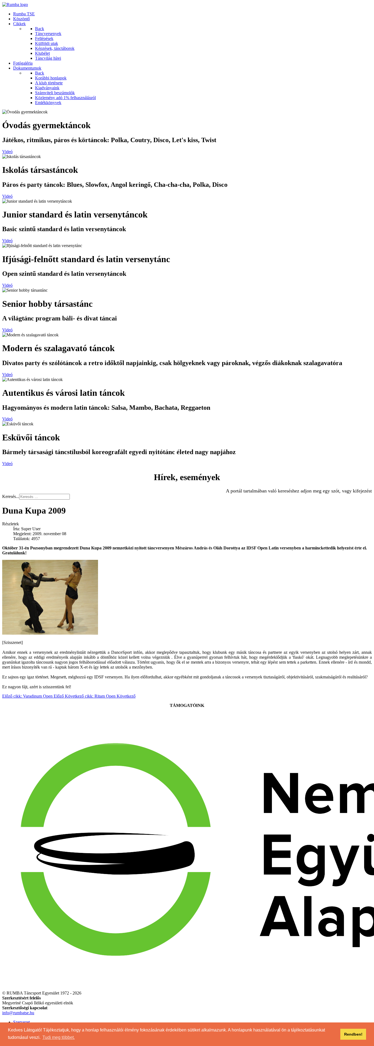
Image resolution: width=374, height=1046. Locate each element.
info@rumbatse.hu (18, 1012)
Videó (7, 151)
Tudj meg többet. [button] (58, 1037)
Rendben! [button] (353, 1034)
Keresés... (10, 496)
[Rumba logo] (15, 4)
